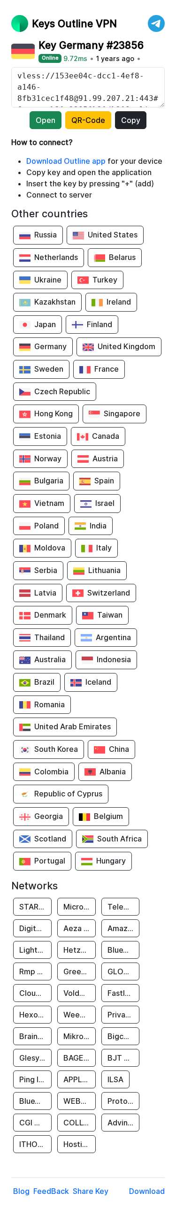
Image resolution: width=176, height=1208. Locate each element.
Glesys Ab (35, 1058)
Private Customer (123, 1014)
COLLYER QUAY (79, 1122)
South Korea (56, 749)
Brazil (44, 682)
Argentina (113, 637)
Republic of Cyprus (68, 793)
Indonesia (114, 659)
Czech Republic (62, 391)
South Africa (119, 838)
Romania (49, 704)
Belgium (108, 816)
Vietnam (49, 503)
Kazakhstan (55, 301)
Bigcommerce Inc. (123, 1036)
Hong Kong (53, 413)
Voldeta (77, 993)
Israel (105, 503)
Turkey (104, 279)
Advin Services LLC (123, 1122)
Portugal (49, 860)
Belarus (122, 257)
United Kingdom (126, 346)
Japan (45, 324)
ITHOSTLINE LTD (35, 1144)
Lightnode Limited (35, 950)
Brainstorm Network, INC (35, 1036)
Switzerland (108, 592)
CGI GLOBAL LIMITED (35, 1122)
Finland (99, 324)
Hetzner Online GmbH (79, 950)
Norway (47, 458)
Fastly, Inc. (123, 993)
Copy (130, 120)
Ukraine (47, 279)
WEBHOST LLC (79, 1101)
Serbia (45, 570)
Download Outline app (66, 161)
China (119, 749)
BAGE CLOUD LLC (79, 1058)
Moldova (49, 547)
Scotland (50, 838)
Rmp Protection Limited (35, 971)
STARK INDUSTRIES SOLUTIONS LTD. (35, 906)
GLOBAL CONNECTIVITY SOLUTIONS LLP (123, 971)
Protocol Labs (123, 1101)
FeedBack (51, 1191)
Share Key (90, 1191)
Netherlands (56, 257)
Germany (50, 346)
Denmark (50, 614)
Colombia (51, 771)
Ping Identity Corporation (35, 1079)
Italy (104, 547)
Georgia (48, 816)
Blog (21, 1191)
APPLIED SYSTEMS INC (79, 1079)
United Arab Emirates (72, 726)
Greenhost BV (79, 971)
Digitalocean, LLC (35, 928)
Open (45, 120)
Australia (50, 659)
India (98, 525)
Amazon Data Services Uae (123, 928)
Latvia (45, 592)
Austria (105, 458)
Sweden (48, 369)
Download (147, 1191)
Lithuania (104, 570)
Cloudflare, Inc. (35, 993)
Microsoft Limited (79, 906)
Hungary (111, 860)
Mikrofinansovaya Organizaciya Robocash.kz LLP (79, 1036)
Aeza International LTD (79, 928)
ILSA (115, 1079)
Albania (112, 771)
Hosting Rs (79, 1144)
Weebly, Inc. (79, 1014)
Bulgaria (48, 480)
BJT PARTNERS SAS (123, 1058)
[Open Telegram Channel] (156, 23)
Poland (46, 525)
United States (113, 234)
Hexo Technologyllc (35, 1014)
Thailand (49, 637)
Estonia (47, 436)
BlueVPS (122, 950)
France (106, 369)
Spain (104, 480)
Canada (105, 436)
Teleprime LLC (123, 906)
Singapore (122, 413)
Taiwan (109, 614)
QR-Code (88, 120)
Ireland (119, 301)
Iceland (98, 682)
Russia (45, 234)
